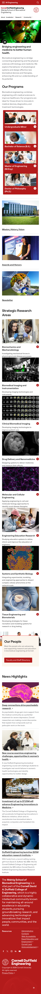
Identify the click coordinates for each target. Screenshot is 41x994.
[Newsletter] (20, 283)
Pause (4, 42)
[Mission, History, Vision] (20, 212)
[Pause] (34, 988)
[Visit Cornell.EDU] (36, 12)
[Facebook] (3, 951)
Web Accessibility (29, 936)
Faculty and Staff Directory (18, 660)
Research (19, 17)
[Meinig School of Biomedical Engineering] (24, 962)
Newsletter (7, 300)
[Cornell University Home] (5, 962)
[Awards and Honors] (20, 248)
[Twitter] (7, 951)
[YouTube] (19, 951)
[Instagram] (11, 951)
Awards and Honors (12, 264)
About (3, 17)
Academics (10, 17)
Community (28, 17)
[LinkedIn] (15, 951)
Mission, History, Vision (13, 229)
